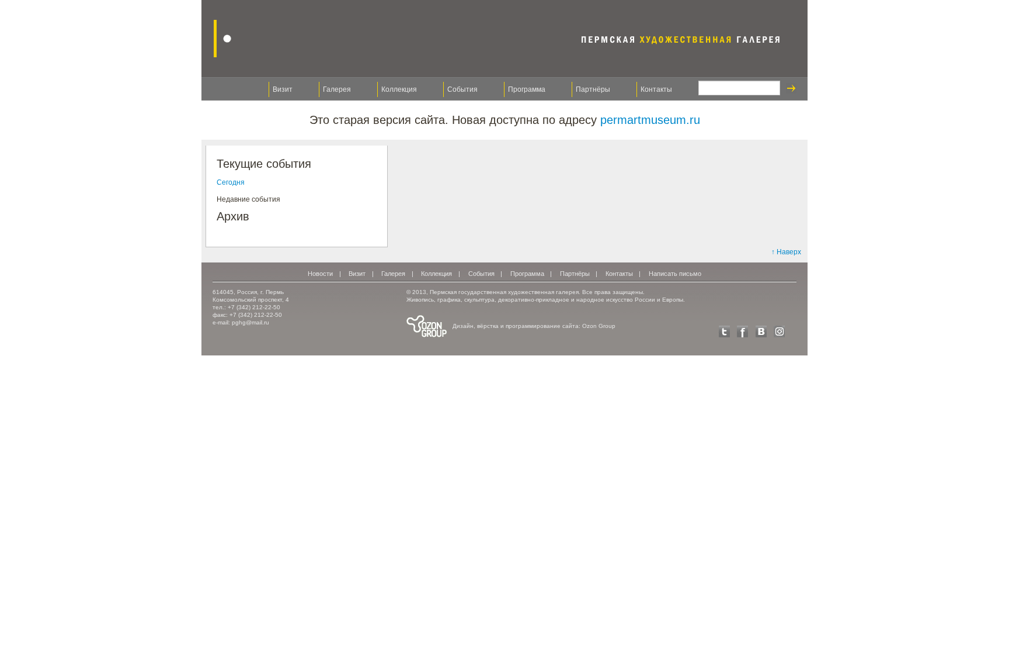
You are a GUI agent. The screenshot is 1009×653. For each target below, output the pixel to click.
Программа (526, 89)
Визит (283, 89)
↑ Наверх (786, 252)
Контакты (656, 89)
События (462, 89)
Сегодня (231, 182)
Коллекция (399, 89)
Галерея (337, 89)
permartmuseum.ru (650, 119)
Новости (320, 273)
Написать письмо (675, 273)
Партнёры (593, 89)
